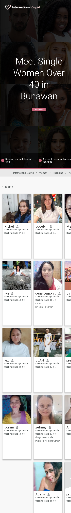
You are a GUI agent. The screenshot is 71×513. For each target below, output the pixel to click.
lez (6, 360)
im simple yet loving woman (47, 441)
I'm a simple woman (44, 307)
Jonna (9, 427)
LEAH (39, 360)
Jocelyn (41, 226)
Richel (9, 226)
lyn (6, 293)
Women (43, 173)
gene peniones (45, 293)
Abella (40, 494)
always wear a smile (44, 437)
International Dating (23, 173)
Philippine (58, 173)
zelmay (40, 427)
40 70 (37, 303)
